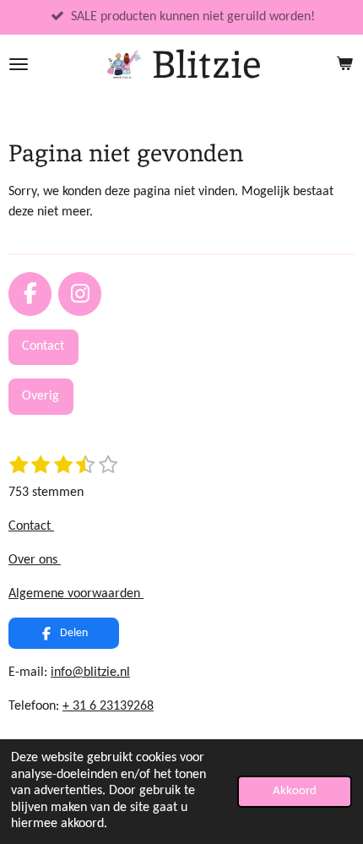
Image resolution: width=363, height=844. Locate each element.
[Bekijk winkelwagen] (344, 64)
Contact (31, 526)
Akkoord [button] (295, 791)
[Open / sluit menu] (18, 64)
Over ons (34, 560)
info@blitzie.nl (90, 672)
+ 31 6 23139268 (108, 706)
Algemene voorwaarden (76, 594)
